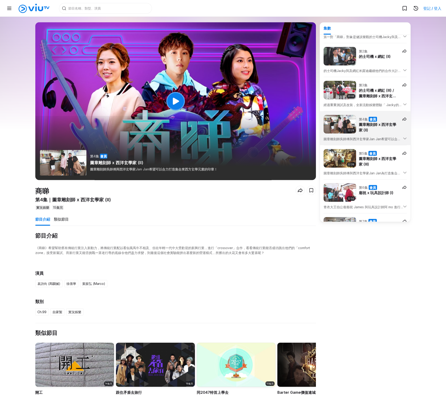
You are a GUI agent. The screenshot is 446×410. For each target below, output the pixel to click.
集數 (327, 28)
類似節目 (61, 219)
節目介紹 (42, 219)
